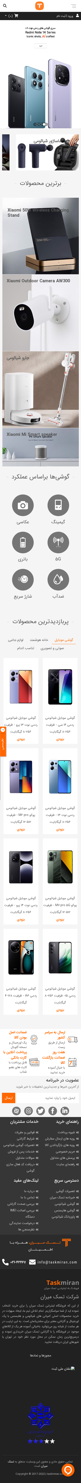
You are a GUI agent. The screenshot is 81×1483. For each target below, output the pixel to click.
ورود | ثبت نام (65, 16)
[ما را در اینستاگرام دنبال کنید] (28, 1111)
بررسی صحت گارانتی (21, 1204)
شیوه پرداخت (66, 1132)
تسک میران (36, 1305)
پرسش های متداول (62, 1158)
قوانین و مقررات (25, 1132)
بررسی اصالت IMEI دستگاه (22, 1214)
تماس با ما (28, 1197)
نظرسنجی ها (26, 1229)
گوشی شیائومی (65, 1204)
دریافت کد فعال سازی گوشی (20, 1167)
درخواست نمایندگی (22, 1223)
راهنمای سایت (65, 1164)
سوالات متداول (25, 1158)
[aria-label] (35, 6)
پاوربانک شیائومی (63, 1216)
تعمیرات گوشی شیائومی (19, 1145)
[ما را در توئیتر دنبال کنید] (40, 1111)
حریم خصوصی (65, 1151)
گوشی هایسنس (64, 1210)
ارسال (9, 1098)
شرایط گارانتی (26, 1138)
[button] (44, 124)
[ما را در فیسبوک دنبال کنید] (52, 1111)
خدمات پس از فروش (21, 1151)
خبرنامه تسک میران (62, 1197)
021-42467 (18, 1262)
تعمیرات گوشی (65, 1191)
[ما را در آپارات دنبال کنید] (16, 1111)
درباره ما (29, 1191)
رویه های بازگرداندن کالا (60, 1145)
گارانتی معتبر (58, 1321)
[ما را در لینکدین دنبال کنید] (64, 1111)
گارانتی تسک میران (37, 1331)
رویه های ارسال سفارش (60, 1138)
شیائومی (30, 1316)
